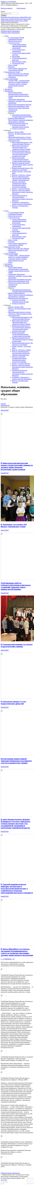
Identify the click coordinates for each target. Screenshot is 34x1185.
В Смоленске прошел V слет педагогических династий (13, 703)
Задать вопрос (21, 8)
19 (7, 959)
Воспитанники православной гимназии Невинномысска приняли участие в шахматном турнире (16, 761)
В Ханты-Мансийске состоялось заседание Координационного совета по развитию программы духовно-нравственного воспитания (17, 952)
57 (14, 959)
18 (5, 959)
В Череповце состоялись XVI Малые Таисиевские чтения (14, 526)
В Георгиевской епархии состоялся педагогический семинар (16, 645)
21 (11, 959)
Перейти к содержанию (8, 1)
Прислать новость (6, 8)
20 (9, 959)
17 (4, 959)
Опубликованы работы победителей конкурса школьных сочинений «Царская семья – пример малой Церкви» (16, 586)
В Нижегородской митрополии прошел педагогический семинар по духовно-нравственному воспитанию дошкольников (17, 466)
